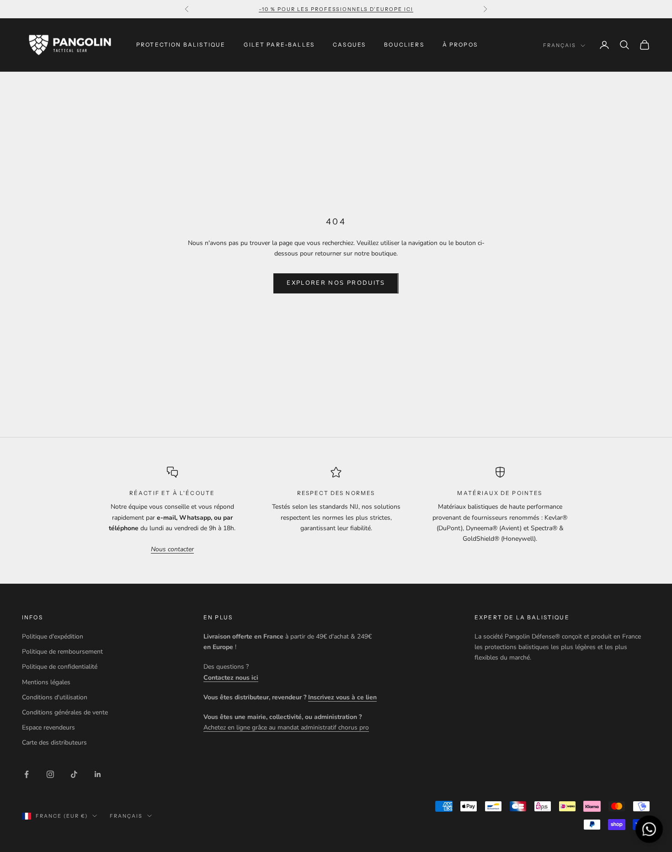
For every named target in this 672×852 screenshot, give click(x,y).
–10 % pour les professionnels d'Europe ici (336, 9)
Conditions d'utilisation (54, 697)
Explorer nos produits (336, 283)
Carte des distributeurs (54, 742)
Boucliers (404, 44)
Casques (349, 44)
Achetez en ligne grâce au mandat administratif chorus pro (286, 727)
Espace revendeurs (48, 727)
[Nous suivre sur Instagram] (50, 774)
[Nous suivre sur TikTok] (74, 774)
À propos (460, 44)
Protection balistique (180, 44)
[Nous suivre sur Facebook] (26, 774)
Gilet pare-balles (279, 44)
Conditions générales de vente (65, 712)
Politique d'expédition (52, 636)
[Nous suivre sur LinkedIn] (97, 774)
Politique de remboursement (62, 651)
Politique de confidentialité (59, 666)
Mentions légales (46, 682)
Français (559, 45)
